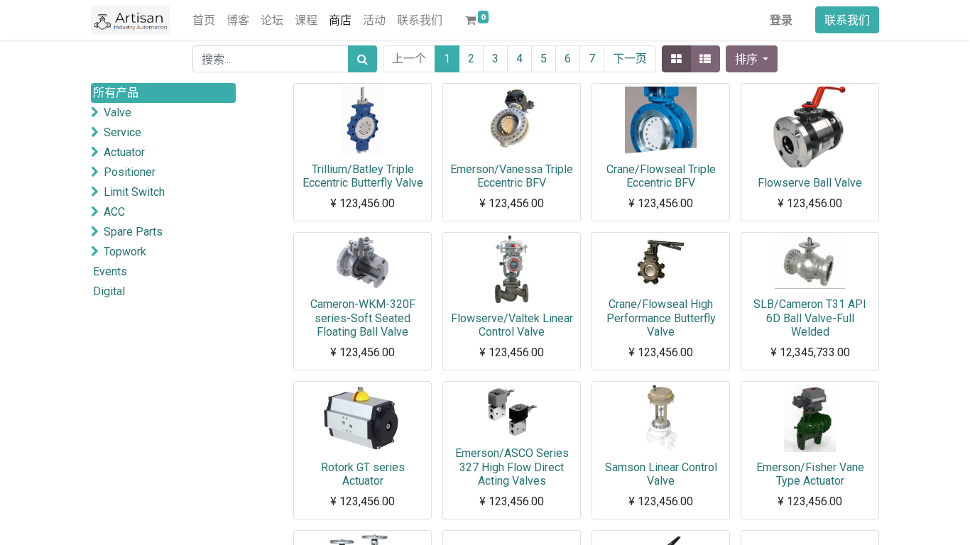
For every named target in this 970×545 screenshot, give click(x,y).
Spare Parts (133, 231)
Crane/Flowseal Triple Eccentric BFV (661, 176)
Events (110, 271)
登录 (781, 20)
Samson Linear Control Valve (661, 474)
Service (122, 132)
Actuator (124, 152)
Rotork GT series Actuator (363, 474)
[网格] (676, 58)
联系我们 (847, 20)
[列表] (705, 58)
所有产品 (115, 92)
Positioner (130, 172)
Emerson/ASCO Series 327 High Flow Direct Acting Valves (512, 466)
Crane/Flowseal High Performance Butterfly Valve (661, 317)
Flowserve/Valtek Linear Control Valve (512, 325)
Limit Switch (134, 192)
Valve (117, 112)
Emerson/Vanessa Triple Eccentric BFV (511, 176)
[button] (752, 58)
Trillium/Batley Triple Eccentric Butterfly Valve (363, 176)
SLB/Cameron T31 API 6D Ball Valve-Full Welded (809, 317)
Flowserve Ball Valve (810, 182)
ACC (114, 212)
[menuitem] (204, 20)
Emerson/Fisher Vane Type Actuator (810, 474)
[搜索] (362, 58)
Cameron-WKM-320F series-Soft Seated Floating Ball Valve (362, 317)
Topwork (125, 251)
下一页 (630, 58)
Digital (109, 291)
